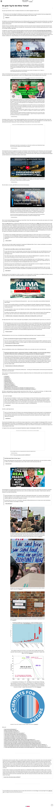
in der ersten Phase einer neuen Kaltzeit (44, 30)
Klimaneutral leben (7, 380)
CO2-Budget (6, 376)
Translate (30, 1)
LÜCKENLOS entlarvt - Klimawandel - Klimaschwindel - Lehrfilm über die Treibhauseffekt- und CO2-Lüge (23, 315)
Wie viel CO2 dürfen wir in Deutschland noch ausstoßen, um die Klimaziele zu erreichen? (19, 389)
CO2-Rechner (6, 377)
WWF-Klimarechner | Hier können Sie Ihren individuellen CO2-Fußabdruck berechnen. (19, 387)
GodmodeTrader (8, 463)
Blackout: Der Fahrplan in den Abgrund (11, 730)
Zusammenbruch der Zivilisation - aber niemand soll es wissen (15, 738)
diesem (45, 35)
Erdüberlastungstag (7, 381)
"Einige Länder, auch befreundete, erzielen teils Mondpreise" (14, 734)
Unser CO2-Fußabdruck (8, 382)
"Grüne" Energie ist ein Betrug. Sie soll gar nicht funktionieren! (15, 735)
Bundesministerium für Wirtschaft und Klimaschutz (14, 345)
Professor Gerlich (8, 331)
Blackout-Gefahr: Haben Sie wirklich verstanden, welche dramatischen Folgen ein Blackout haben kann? (22, 743)
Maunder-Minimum (31, 22)
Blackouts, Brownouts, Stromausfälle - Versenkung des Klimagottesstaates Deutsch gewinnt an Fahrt (22, 742)
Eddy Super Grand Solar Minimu (17, 31)
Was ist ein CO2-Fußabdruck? (9, 385)
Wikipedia (7, 17)
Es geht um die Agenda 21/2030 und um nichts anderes (14, 733)
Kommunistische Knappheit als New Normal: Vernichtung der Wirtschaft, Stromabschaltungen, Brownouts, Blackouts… (25, 744)
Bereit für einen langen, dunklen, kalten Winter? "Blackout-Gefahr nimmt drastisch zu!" (19, 739)
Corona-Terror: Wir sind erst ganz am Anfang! (12, 777)
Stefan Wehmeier (8, 503)
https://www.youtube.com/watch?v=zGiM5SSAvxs (22, 454)
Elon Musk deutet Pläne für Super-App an (11, 731)
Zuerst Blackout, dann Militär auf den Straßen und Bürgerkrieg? (15, 736)
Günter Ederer (7, 270)
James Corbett (8, 240)
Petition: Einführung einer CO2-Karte (10, 386)
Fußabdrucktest (7, 378)
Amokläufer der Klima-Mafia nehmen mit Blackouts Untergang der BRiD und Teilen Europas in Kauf (21, 740)
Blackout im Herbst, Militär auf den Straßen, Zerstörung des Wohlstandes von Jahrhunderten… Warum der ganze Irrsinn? (25, 745)
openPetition (7, 405)
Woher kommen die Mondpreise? (10, 729)
